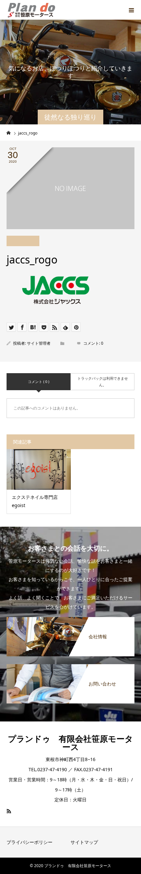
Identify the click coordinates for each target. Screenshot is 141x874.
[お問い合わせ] (70, 664)
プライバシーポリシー (29, 842)
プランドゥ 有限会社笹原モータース (70, 742)
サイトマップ (84, 842)
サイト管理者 (38, 343)
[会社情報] (70, 617)
